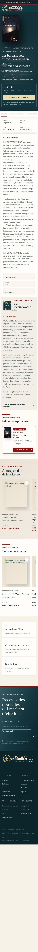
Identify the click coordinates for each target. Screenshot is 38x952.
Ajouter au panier (23, 450)
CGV (3, 837)
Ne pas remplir (12, 726)
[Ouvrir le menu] (34, 8)
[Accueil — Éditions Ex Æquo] (12, 8)
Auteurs (4, 788)
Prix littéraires (6, 792)
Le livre (4, 114)
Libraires (5, 810)
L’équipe (24, 784)
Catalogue (6, 48)
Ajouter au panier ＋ (19, 97)
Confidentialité (27, 833)
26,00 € (10, 527)
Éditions (20, 114)
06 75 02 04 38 (26, 813)
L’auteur (12, 114)
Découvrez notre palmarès (19, 2)
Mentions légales (10, 833)
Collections (6, 784)
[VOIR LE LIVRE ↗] (16, 495)
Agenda (23, 792)
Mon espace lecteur (8, 795)
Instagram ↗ (25, 806)
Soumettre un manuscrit (10, 806)
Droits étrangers (7, 817)
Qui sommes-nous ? (27, 780)
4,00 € (10, 603)
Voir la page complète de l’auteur (19, 405)
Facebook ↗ (25, 810)
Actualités (24, 788)
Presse (4, 813)
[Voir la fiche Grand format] (8, 439)
